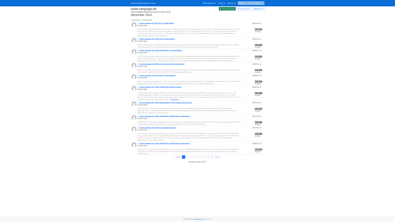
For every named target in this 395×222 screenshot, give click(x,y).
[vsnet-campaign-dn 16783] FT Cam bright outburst (157, 128)
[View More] (174, 99)
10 (212, 157)
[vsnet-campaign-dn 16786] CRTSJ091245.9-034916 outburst (160, 87)
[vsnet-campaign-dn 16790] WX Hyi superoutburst (157, 39)
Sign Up (233, 3)
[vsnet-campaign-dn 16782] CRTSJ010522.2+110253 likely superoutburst (164, 143)
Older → (217, 157)
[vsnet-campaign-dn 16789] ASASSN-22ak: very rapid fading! (160, 50)
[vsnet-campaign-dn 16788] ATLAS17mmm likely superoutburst (161, 64)
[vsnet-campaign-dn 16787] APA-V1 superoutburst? (157, 75)
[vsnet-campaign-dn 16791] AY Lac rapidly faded (156, 23)
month (244, 9)
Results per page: (195, 162)
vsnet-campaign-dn (144, 9)
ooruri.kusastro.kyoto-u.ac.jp (143, 3)
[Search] (262, 3)
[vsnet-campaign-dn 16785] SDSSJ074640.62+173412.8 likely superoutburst (165, 103)
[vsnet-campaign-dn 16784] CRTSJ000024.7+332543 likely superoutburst (164, 116)
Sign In (222, 3)
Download (259, 9)
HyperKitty (198, 219)
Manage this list (210, 3)
